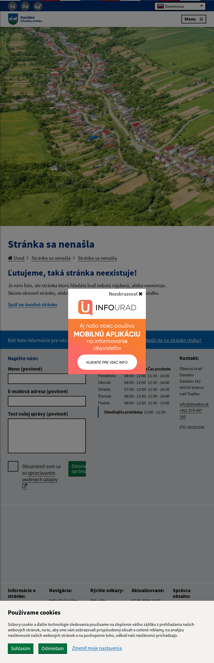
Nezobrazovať (124, 294)
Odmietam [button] (52, 648)
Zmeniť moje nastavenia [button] (97, 648)
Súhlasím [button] (20, 648)
